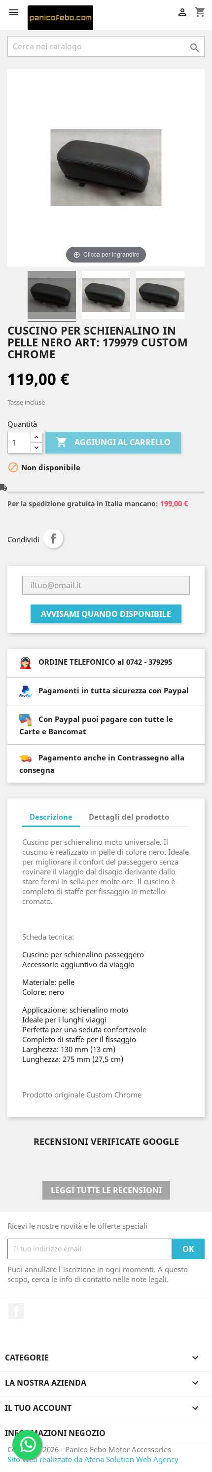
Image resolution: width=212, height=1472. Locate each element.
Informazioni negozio (55, 1433)
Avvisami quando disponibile (106, 613)
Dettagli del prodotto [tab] (129, 817)
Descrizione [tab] (51, 817)
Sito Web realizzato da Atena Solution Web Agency (92, 1459)
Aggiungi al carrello (113, 442)
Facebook (16, 1311)
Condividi (53, 538)
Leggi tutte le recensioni (106, 1190)
